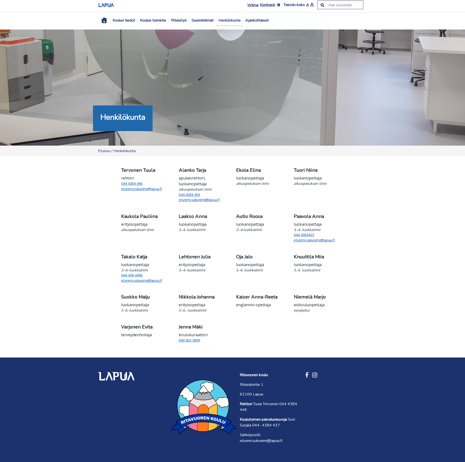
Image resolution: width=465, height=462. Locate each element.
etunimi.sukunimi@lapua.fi (141, 188)
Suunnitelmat (203, 20)
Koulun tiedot (124, 20)
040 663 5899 (189, 340)
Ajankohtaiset (257, 20)
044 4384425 (304, 234)
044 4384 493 (189, 194)
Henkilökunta (229, 20)
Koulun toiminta (153, 20)
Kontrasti (267, 4)
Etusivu (104, 151)
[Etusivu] (104, 20)
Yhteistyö (179, 20)
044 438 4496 (131, 275)
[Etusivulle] (106, 5)
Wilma (252, 5)
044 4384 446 (131, 183)
